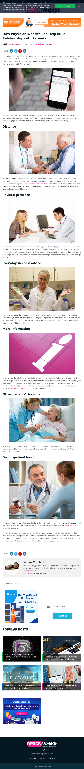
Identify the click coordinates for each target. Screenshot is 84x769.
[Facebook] (24, 51)
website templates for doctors (21, 388)
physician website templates (65, 247)
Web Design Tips (41, 44)
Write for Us (51, 758)
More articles (28, 573)
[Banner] (42, 22)
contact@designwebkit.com (42, 754)
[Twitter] (16, 51)
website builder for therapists (35, 184)
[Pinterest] (20, 51)
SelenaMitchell (16, 44)
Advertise (42, 758)
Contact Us (32, 758)
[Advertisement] (62, 713)
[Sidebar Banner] (21, 606)
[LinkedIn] (11, 51)
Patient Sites (32, 571)
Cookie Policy (32, 9)
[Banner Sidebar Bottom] (22, 711)
